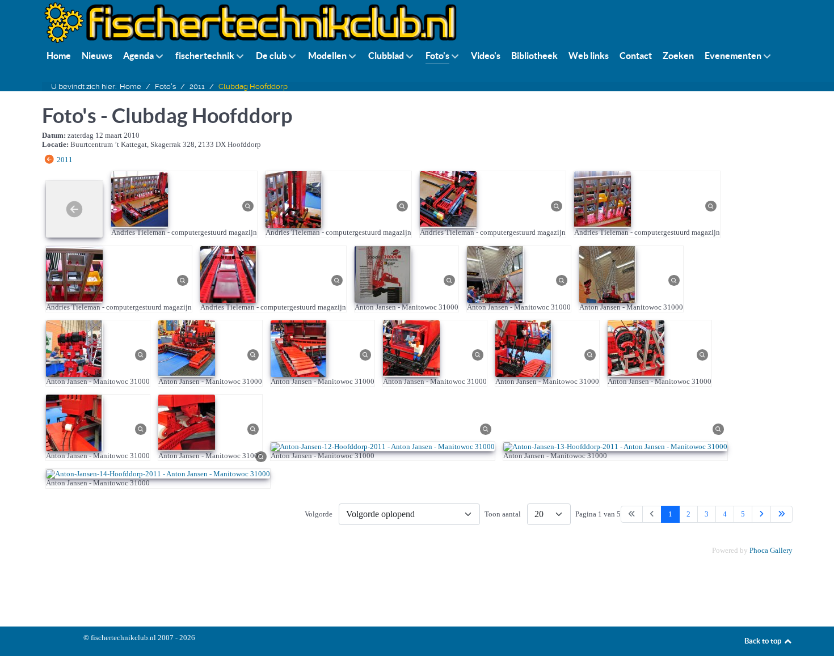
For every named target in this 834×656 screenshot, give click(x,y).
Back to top (763, 641)
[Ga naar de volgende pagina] (761, 514)
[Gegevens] (248, 205)
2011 (65, 159)
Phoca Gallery (771, 550)
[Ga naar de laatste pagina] (781, 514)
